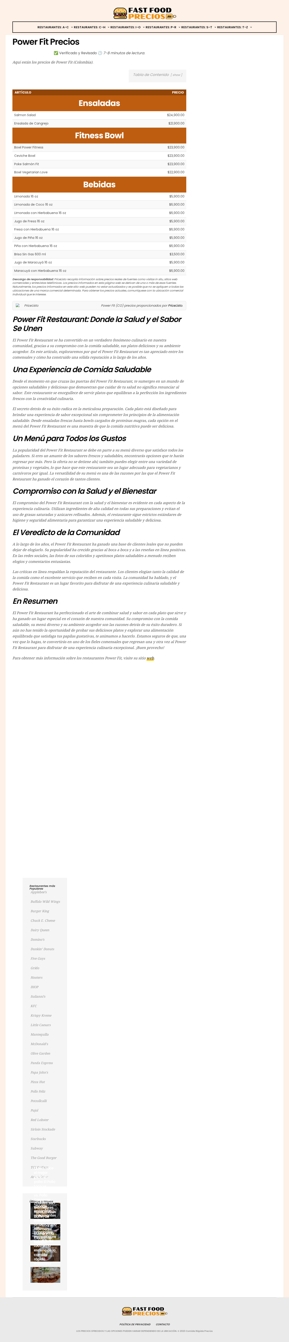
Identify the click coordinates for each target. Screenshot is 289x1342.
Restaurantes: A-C (53, 27)
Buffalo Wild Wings (45, 901)
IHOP (34, 987)
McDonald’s (39, 1044)
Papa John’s (39, 1072)
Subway (36, 1148)
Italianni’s (37, 996)
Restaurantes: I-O (125, 27)
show (176, 75)
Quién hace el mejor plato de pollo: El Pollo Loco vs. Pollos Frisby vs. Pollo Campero (44, 1184)
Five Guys (37, 958)
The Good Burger (43, 1158)
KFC (33, 1006)
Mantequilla (39, 1034)
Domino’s (37, 939)
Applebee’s (38, 892)
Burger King (39, 911)
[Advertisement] (99, 697)
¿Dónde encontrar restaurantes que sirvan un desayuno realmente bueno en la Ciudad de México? (45, 1224)
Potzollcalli (38, 1101)
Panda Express (41, 1063)
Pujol (34, 1110)
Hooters (36, 977)
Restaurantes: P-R (161, 27)
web (150, 658)
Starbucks (38, 1139)
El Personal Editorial (49, 1271)
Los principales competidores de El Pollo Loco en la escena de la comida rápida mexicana (45, 1245)
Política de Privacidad (134, 1324)
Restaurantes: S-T (196, 27)
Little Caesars (40, 1025)
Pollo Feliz (37, 1091)
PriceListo (175, 305)
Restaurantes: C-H (89, 27)
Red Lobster (39, 1120)
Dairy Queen (39, 930)
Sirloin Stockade (42, 1129)
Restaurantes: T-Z (232, 27)
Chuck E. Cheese (42, 920)
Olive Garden (40, 1053)
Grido (34, 968)
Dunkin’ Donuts (42, 949)
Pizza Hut (37, 1082)
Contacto (163, 1324)
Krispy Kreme (40, 1015)
